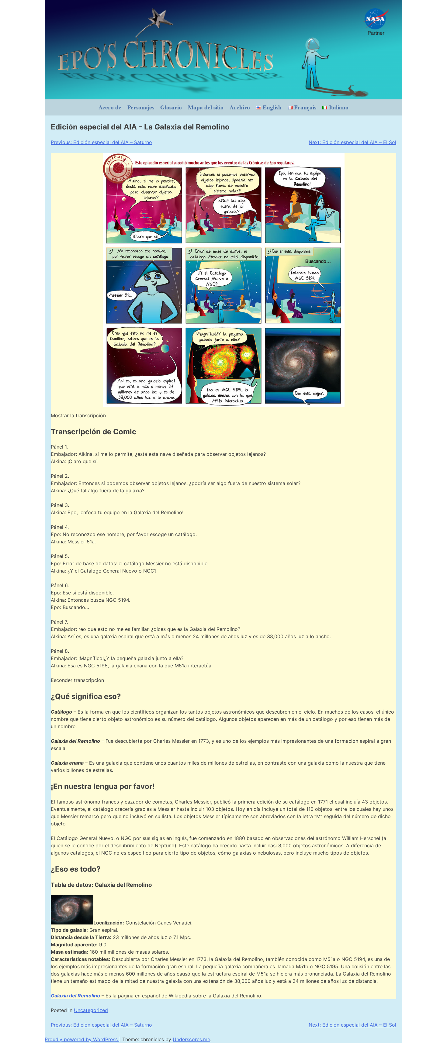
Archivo (240, 107)
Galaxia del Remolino (75, 996)
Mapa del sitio (206, 107)
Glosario (171, 107)
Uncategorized (91, 1010)
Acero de (110, 107)
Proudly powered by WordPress (82, 1039)
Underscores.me (191, 1039)
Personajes (140, 107)
